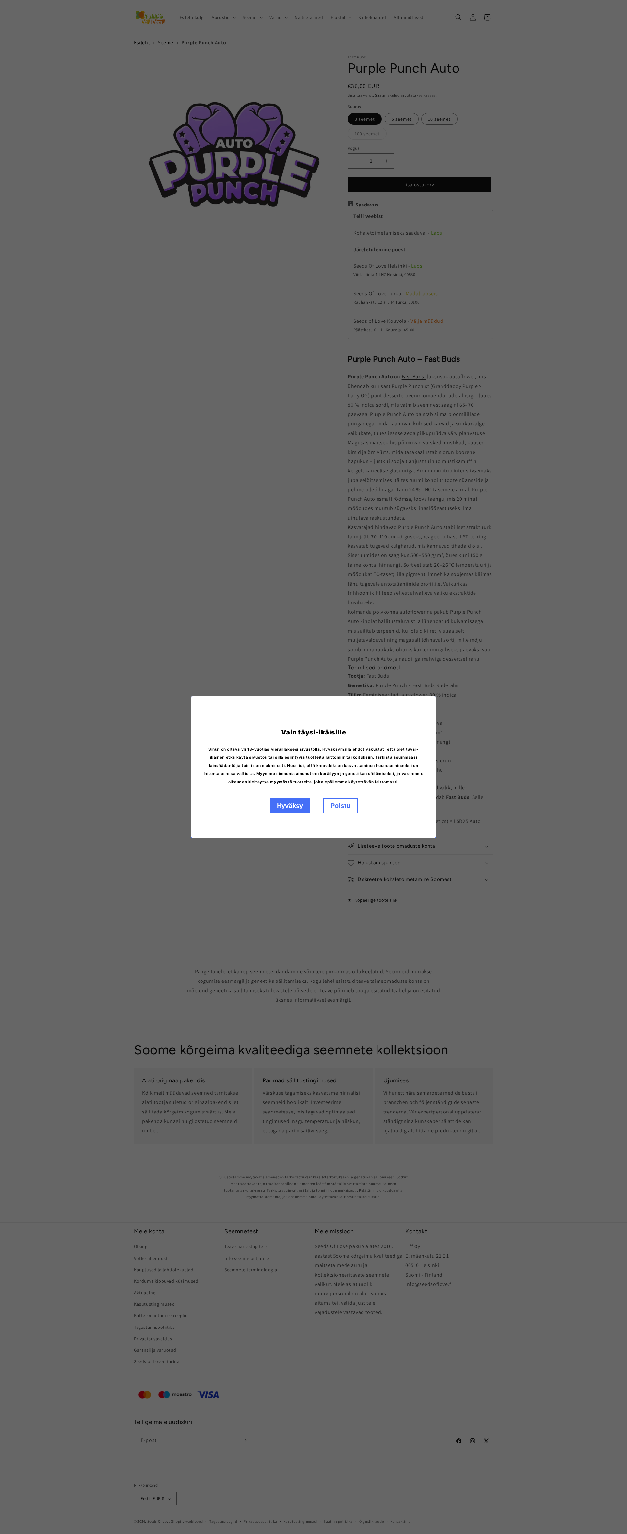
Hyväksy (290, 805)
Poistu (340, 805)
